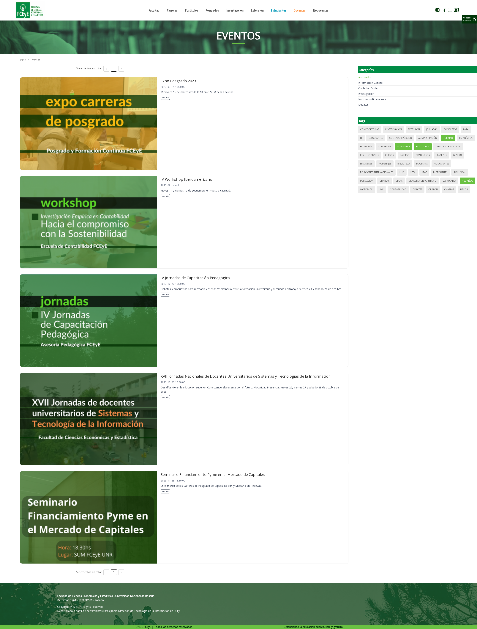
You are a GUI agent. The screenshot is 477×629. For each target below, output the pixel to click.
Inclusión (459, 172)
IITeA (413, 172)
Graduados (423, 155)
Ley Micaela (449, 180)
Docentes (422, 163)
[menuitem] (154, 10)
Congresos (450, 129)
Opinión (433, 189)
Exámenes (441, 155)
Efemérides (366, 163)
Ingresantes (440, 172)
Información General (370, 82)
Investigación (366, 93)
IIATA (466, 129)
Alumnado (364, 77)
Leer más (165, 97)
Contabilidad (398, 189)
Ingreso (404, 155)
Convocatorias (369, 129)
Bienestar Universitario (422, 180)
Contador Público (368, 88)
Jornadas (431, 129)
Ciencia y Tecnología (448, 146)
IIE (361, 137)
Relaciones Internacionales (376, 172)
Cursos (389, 155)
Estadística (466, 137)
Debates (363, 104)
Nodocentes (441, 163)
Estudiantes (376, 137)
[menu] (238, 10)
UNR (381, 189)
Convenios (384, 146)
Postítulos (422, 146)
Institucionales (369, 155)
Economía (366, 146)
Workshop (366, 189)
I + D (401, 172)
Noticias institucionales (372, 99)
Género (457, 155)
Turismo (448, 137)
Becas (399, 180)
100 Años (467, 180)
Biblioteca (403, 163)
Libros (464, 189)
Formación (366, 180)
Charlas (384, 180)
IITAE (424, 172)
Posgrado (403, 146)
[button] (469, 19)
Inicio (23, 60)
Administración (427, 137)
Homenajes (385, 163)
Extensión (414, 129)
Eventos (35, 60)
